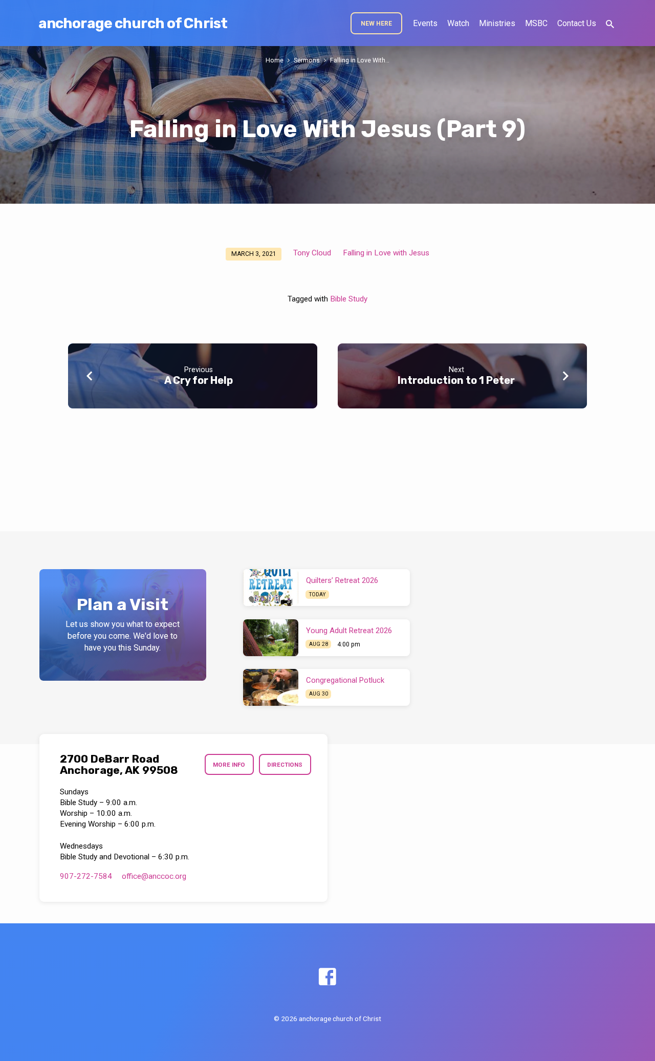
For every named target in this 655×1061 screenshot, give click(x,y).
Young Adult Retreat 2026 (349, 630)
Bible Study (348, 299)
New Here (376, 23)
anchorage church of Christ (132, 23)
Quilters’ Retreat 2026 (342, 580)
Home (274, 60)
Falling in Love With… (359, 60)
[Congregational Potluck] (270, 687)
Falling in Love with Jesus (386, 252)
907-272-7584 (86, 876)
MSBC (536, 23)
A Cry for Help (198, 380)
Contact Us (576, 23)
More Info (229, 764)
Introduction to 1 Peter (456, 380)
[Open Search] (610, 24)
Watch (458, 23)
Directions (284, 764)
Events (425, 23)
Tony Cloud (312, 252)
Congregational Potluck (345, 680)
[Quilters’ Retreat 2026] (270, 587)
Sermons (307, 60)
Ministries (497, 23)
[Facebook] (327, 977)
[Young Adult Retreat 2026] (270, 637)
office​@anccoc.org (154, 876)
